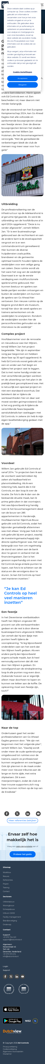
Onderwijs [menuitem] (7, 924)
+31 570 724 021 (9, 937)
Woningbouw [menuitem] (8, 905)
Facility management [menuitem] (12, 917)
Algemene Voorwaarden (13, 1051)
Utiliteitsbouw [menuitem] (8, 902)
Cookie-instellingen (22, 72)
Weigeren (22, 85)
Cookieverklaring (10, 1049)
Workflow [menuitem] (7, 872)
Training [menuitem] (6, 887)
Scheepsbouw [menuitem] (9, 909)
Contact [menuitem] (6, 891)
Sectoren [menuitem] (7, 896)
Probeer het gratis (22, 854)
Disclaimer (7, 1054)
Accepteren (22, 78)
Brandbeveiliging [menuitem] (10, 921)
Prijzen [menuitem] (6, 884)
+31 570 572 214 (9, 954)
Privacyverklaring (10, 1047)
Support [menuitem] (6, 970)
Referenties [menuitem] (8, 880)
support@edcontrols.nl (12, 940)
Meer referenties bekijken (22, 820)
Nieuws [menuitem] (6, 876)
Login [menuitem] (5, 966)
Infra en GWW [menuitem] (9, 913)
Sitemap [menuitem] (7, 867)
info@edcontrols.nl (10, 956)
